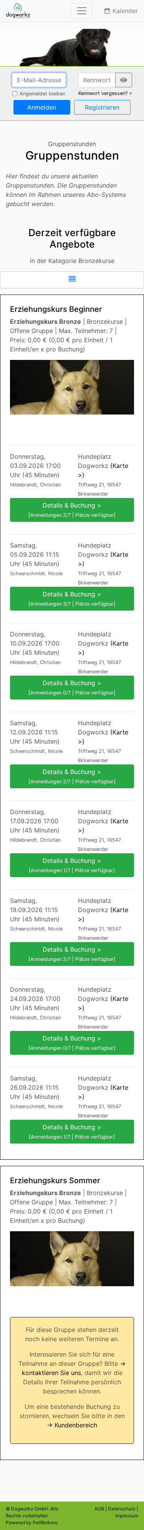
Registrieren (102, 107)
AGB (99, 1509)
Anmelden (41, 107)
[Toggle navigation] (82, 10)
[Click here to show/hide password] (123, 80)
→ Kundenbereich (72, 1425)
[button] (72, 280)
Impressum (126, 1515)
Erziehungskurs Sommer (55, 1180)
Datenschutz (122, 1509)
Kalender (121, 11)
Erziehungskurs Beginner (56, 309)
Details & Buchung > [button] (72, 509)
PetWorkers (45, 1522)
